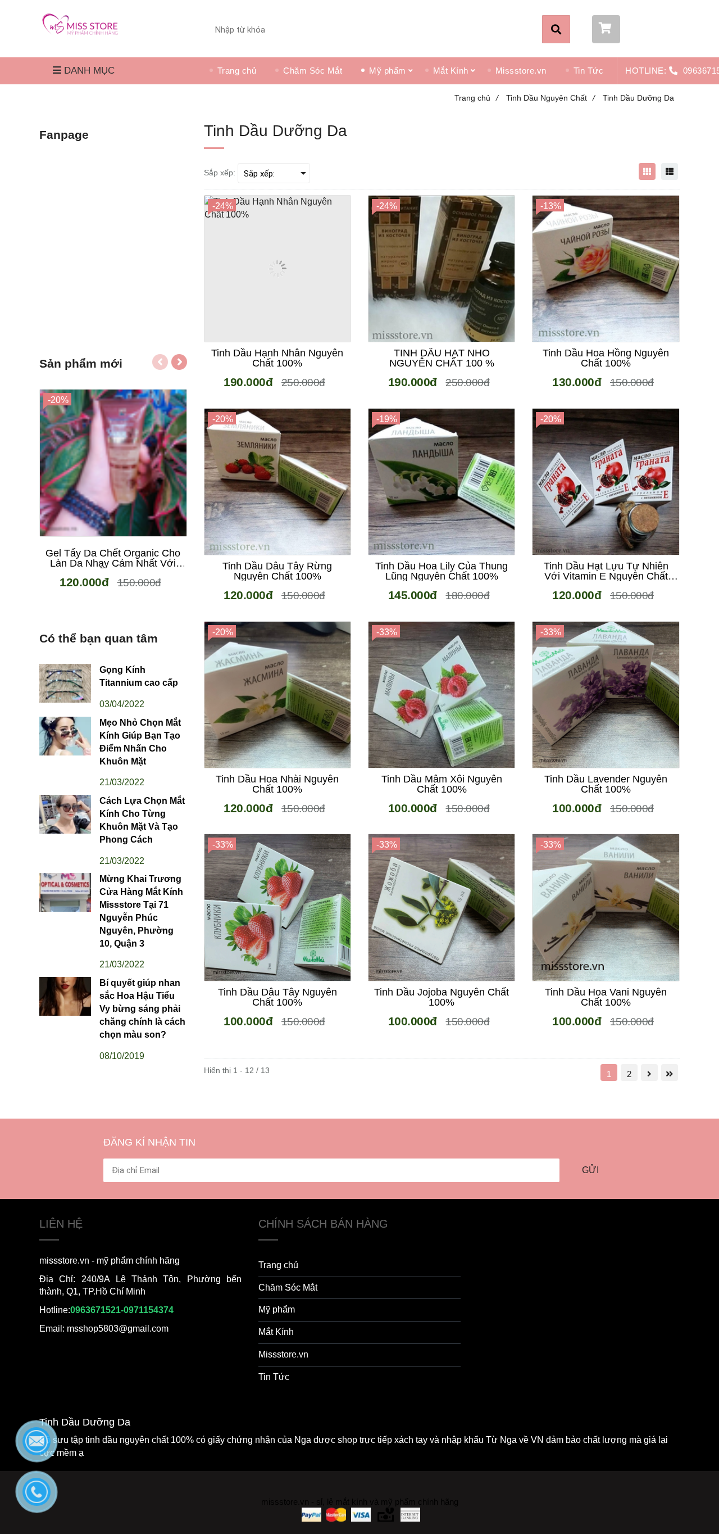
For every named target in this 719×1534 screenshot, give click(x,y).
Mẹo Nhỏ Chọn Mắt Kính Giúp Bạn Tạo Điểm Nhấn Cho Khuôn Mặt (140, 742)
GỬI (590, 1170)
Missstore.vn (521, 70)
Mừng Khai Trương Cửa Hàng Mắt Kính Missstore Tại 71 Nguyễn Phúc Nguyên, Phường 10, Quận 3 (141, 911)
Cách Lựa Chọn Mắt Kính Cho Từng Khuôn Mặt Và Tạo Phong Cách (142, 820)
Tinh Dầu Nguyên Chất (550, 97)
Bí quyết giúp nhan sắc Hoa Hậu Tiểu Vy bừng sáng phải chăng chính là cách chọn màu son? (142, 1008)
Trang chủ (237, 70)
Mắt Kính (450, 70)
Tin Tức (589, 70)
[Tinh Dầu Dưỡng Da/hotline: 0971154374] (84, 27)
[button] (636, 29)
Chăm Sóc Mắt (312, 70)
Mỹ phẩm (387, 70)
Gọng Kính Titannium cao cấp (138, 676)
